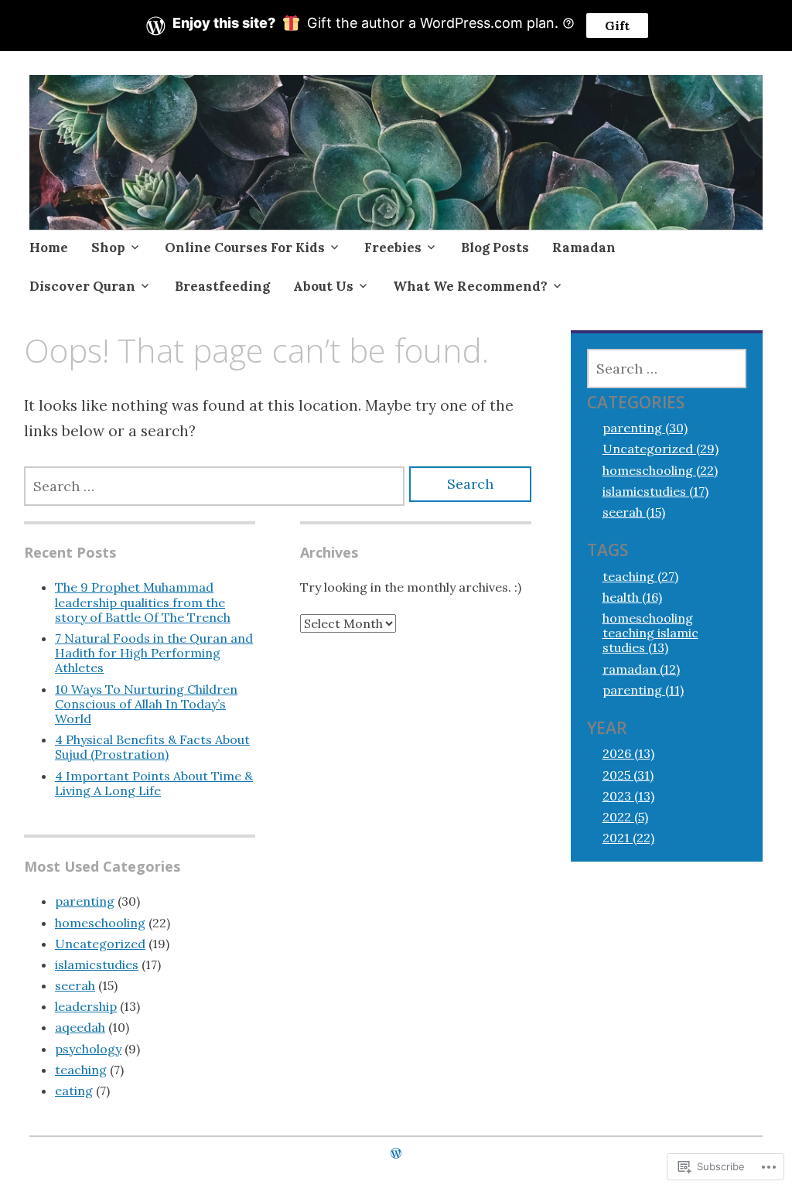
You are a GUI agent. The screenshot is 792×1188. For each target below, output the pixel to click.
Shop (108, 247)
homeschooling (100, 922)
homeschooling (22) (660, 470)
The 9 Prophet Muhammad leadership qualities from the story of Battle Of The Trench (142, 601)
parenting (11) (643, 690)
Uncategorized (100, 943)
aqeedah (80, 1027)
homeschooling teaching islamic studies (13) (650, 632)
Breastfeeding (222, 286)
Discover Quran (82, 286)
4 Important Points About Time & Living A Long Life (154, 783)
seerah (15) (634, 512)
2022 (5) (625, 816)
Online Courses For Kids (245, 247)
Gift (617, 25)
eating (74, 1090)
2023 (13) (628, 796)
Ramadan (584, 247)
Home (48, 247)
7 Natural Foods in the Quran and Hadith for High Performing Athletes (154, 652)
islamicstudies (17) (655, 491)
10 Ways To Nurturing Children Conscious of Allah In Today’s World (146, 703)
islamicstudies (96, 964)
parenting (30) (645, 427)
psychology (88, 1049)
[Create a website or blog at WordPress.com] (396, 1153)
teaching (81, 1069)
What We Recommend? (470, 286)
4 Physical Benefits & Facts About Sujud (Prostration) (152, 747)
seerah (75, 985)
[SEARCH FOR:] (214, 486)
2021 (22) (628, 837)
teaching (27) (640, 576)
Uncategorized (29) (661, 448)
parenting (84, 901)
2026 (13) (628, 753)
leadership (86, 1006)
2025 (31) (628, 775)
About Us (323, 286)
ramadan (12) (641, 669)
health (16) (632, 597)
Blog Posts (495, 247)
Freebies (393, 247)
